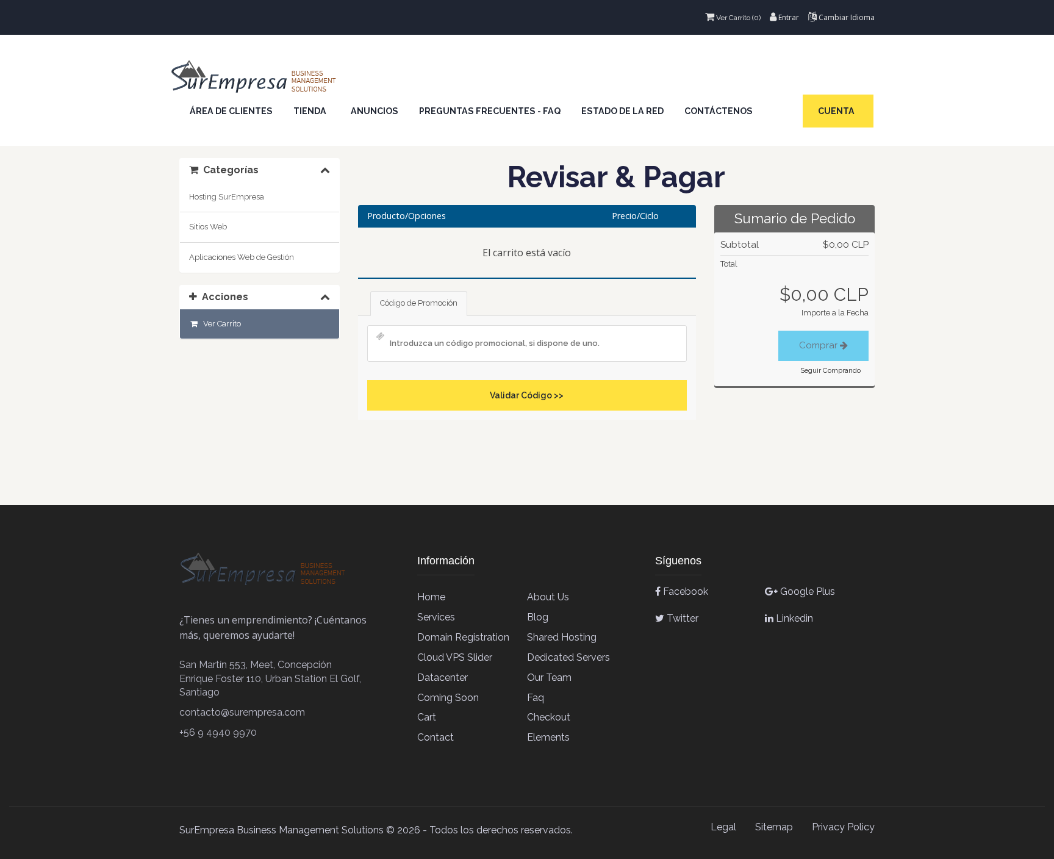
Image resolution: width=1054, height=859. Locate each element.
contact (435, 737)
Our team (549, 677)
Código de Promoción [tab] (418, 302)
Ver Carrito (220, 323)
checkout (548, 717)
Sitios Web (208, 226)
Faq (535, 697)
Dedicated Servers (568, 657)
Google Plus (806, 591)
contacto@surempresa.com (242, 712)
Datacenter (442, 677)
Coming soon (448, 697)
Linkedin (793, 618)
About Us (548, 597)
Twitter (681, 618)
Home (431, 597)
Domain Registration (463, 637)
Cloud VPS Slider (454, 657)
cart (426, 717)
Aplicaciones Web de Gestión (241, 257)
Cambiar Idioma (846, 17)
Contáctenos (718, 111)
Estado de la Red (622, 111)
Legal (723, 827)
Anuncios (374, 111)
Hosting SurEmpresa (226, 196)
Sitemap (774, 827)
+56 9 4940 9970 (218, 732)
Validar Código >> (527, 395)
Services (436, 617)
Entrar (787, 17)
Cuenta (838, 111)
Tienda (311, 111)
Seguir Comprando (830, 370)
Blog (537, 617)
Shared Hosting (562, 637)
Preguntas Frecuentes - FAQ (490, 111)
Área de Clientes (231, 111)
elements (548, 737)
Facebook (684, 591)
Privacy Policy (843, 827)
